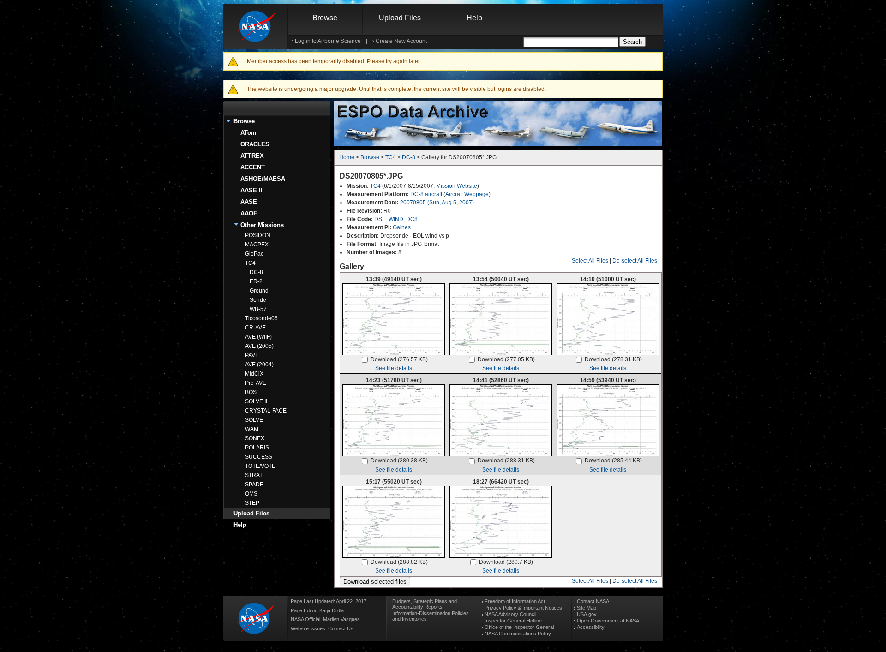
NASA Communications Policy (518, 633)
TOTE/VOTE (260, 466)
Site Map (586, 607)
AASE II (251, 190)
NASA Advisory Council (510, 614)
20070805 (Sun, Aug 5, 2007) (437, 202)
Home (346, 157)
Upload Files (400, 18)
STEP (252, 503)
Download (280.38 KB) (399, 460)
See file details (393, 368)
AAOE (248, 213)
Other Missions (262, 224)
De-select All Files (634, 260)
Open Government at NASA (608, 620)
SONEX (254, 438)
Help (474, 18)
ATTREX (252, 155)
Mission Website (456, 186)
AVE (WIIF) (258, 337)
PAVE (252, 355)
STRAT (254, 475)
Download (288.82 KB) (399, 562)
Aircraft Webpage (467, 194)
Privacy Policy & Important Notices (523, 607)
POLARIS (257, 447)
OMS (251, 493)
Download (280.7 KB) (506, 562)
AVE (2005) (259, 346)
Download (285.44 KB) (613, 460)
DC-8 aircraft (426, 194)
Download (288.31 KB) (506, 460)
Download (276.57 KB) (399, 359)
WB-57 (258, 309)
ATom (248, 132)
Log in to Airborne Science (328, 41)
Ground (259, 290)
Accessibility (591, 627)
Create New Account (401, 41)
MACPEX (257, 244)
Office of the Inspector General (519, 627)
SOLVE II (256, 401)
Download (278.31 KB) (613, 359)
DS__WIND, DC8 (396, 219)
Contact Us (340, 628)
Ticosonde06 (261, 318)
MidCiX (254, 374)
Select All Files (590, 260)
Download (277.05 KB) (506, 359)
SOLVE (254, 420)
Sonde (258, 300)
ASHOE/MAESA (262, 178)
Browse (324, 18)
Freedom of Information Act (515, 601)
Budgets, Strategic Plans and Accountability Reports (424, 604)
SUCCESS (258, 457)
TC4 (250, 263)
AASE (248, 201)
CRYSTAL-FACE (266, 410)
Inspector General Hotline (513, 620)
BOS (251, 392)
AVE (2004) (259, 364)
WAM (251, 429)
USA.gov (587, 614)
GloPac (254, 254)
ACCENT (252, 167)
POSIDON (257, 235)
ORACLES (254, 144)
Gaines (402, 227)
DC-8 (256, 272)
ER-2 (256, 281)
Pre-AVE (255, 383)
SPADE (254, 484)
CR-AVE (255, 327)
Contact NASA (593, 601)
